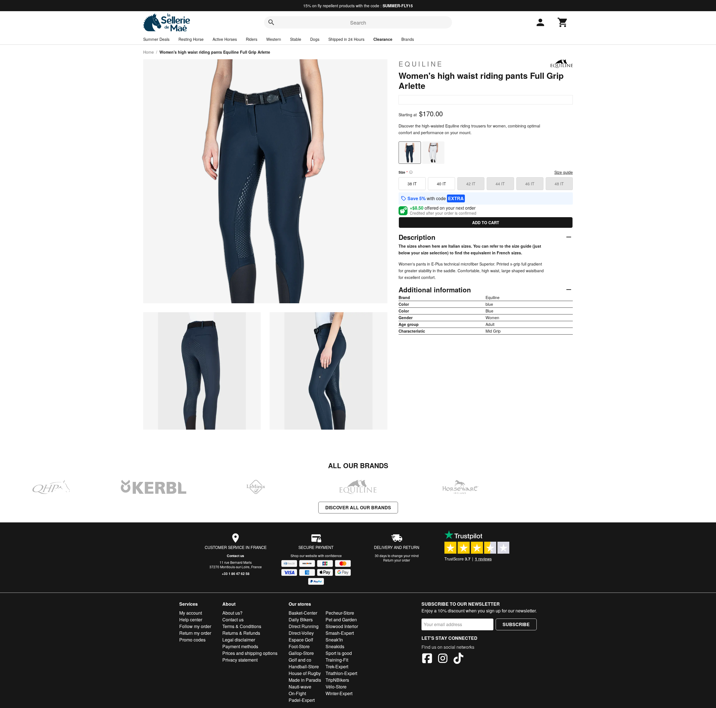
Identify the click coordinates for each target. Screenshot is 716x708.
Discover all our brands (358, 507)
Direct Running (304, 626)
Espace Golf (301, 639)
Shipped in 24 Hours (346, 39)
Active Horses (225, 39)
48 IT (559, 183)
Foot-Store (299, 646)
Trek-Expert (337, 666)
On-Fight (297, 693)
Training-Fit (337, 660)
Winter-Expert (339, 693)
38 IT (412, 183)
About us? (232, 613)
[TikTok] (458, 659)
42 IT (470, 183)
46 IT (529, 183)
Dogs (314, 39)
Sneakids (335, 646)
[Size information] (411, 172)
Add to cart (485, 222)
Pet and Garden (341, 619)
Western (273, 39)
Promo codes (192, 639)
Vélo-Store (336, 686)
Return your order (396, 560)
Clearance (382, 39)
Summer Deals (156, 39)
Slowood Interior (342, 626)
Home (148, 52)
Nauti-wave (300, 686)
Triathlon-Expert (341, 673)
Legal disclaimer (238, 639)
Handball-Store (304, 666)
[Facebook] (427, 659)
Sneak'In (334, 639)
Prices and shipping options (249, 653)
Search (358, 22)
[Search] (271, 22)
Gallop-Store (301, 653)
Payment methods (240, 646)
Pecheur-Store (340, 613)
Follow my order (195, 626)
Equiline (421, 63)
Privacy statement (240, 660)
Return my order (195, 633)
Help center (190, 619)
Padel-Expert (302, 700)
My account (190, 613)
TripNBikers (337, 680)
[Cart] (562, 22)
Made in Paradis (305, 680)
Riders (251, 39)
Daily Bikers (301, 619)
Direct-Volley (301, 633)
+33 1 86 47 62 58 (235, 573)
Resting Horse (191, 39)
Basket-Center (303, 613)
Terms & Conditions (241, 626)
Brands (407, 39)
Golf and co (300, 660)
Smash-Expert (340, 633)
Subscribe (516, 624)
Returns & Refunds (241, 633)
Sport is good (339, 653)
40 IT (441, 183)
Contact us (235, 555)
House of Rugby (305, 673)
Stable (295, 39)
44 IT (500, 183)
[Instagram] (442, 659)
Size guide (563, 172)
